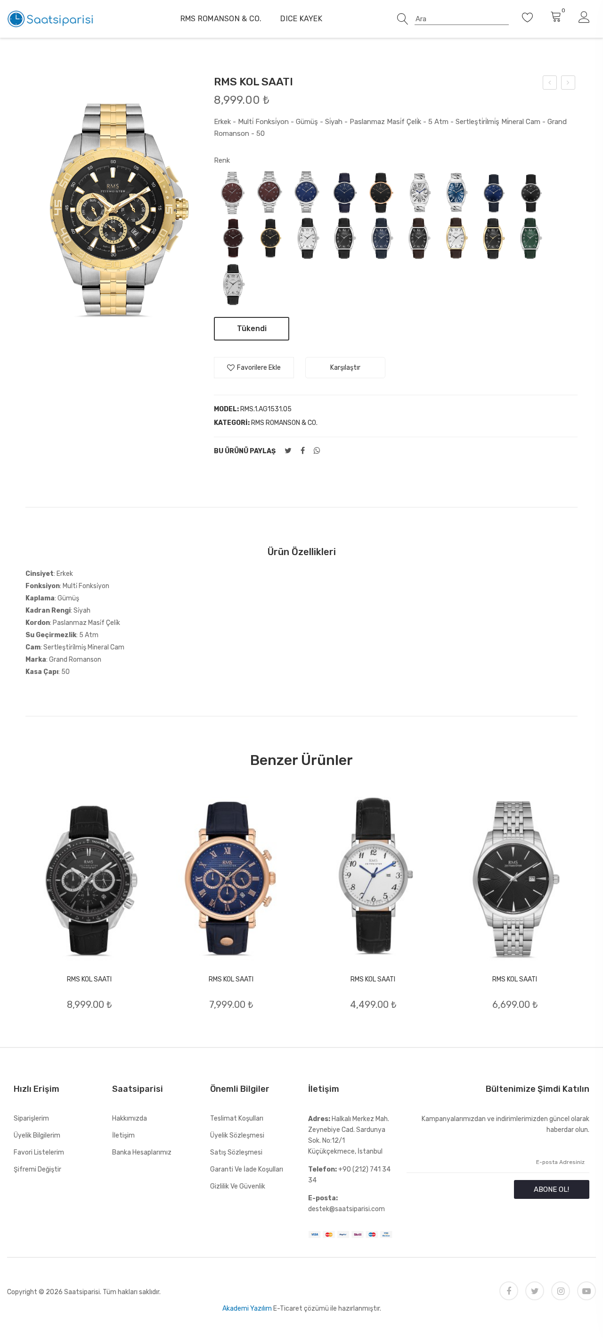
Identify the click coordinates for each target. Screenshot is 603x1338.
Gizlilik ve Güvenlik (237, 1186)
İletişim (123, 1135)
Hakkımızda (129, 1118)
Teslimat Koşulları (236, 1118)
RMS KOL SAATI (89, 979)
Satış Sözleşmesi (236, 1152)
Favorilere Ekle (259, 368)
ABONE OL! (551, 1189)
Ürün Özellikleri (302, 551)
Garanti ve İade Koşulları (246, 1169)
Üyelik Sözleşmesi (237, 1135)
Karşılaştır (345, 368)
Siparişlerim (31, 1118)
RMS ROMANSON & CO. (221, 18)
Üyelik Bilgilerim (37, 1135)
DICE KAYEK (301, 18)
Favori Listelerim (39, 1152)
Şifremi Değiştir (37, 1169)
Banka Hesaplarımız (141, 1152)
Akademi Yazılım (247, 1309)
